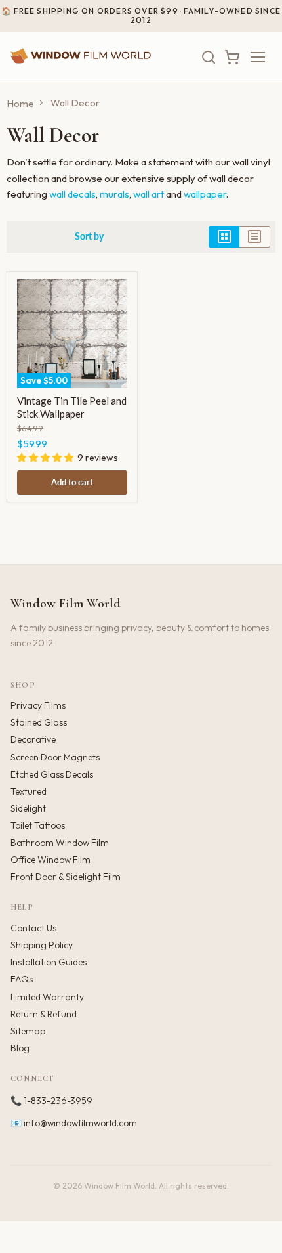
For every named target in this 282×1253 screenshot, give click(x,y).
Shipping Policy (41, 945)
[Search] (208, 57)
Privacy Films (38, 705)
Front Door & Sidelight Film (65, 876)
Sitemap (27, 1031)
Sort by (89, 236)
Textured (28, 791)
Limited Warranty (47, 997)
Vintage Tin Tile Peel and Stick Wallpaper (72, 407)
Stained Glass (38, 722)
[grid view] (224, 236)
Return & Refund (43, 1014)
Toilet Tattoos (37, 825)
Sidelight (28, 808)
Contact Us (33, 928)
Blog (20, 1048)
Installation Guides (48, 962)
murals (114, 194)
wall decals (72, 194)
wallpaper (205, 194)
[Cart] (232, 57)
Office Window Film (50, 859)
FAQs (21, 979)
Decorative (33, 739)
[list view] (254, 236)
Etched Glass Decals (51, 774)
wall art (148, 194)
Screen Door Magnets (55, 757)
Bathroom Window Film (59, 842)
